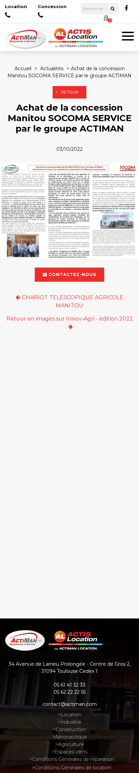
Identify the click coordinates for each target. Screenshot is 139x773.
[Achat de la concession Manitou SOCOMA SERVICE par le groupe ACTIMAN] (69, 212)
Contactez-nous (72, 274)
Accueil (23, 68)
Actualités (51, 68)
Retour (70, 91)
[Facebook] (126, 8)
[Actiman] (26, 37)
